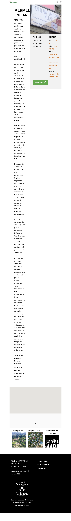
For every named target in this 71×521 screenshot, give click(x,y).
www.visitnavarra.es (22, 505)
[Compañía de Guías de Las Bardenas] (48, 443)
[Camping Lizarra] (32, 440)
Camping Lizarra (31, 430)
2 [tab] (37, 449)
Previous (9, 438)
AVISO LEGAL (15, 464)
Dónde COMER (42, 461)
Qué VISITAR (41, 468)
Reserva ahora (39, 82)
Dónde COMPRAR (43, 465)
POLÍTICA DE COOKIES (18, 467)
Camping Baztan (14, 430)
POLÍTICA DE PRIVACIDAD (19, 461)
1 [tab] (35, 423)
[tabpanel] (48, 438)
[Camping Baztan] (15, 440)
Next (61, 438)
